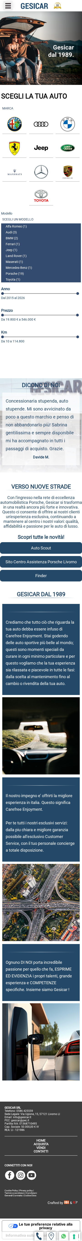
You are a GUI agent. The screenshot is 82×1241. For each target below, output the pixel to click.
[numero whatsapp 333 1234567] (63, 1236)
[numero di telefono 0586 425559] (39, 1236)
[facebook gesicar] (10, 1175)
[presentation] (4, 434)
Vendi (41, 1148)
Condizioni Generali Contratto (21, 1194)
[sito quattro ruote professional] (75, 1203)
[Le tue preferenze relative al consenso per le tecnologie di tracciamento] (74, 1236)
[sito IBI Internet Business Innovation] (67, 1203)
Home (41, 1140)
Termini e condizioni (15, 1193)
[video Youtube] (31, 1175)
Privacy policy (26, 1190)
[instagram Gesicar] (20, 1175)
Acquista (41, 1144)
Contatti (41, 1151)
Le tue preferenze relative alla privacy (45, 1226)
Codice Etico (30, 1195)
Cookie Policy (11, 1190)
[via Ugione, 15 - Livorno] (51, 1236)
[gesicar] (41, 5)
